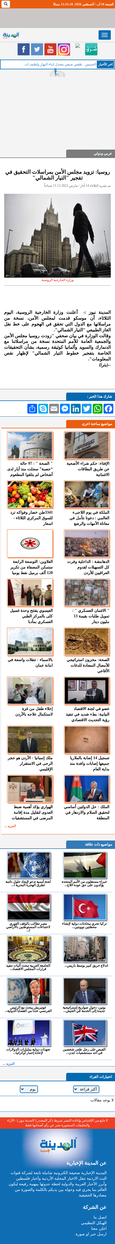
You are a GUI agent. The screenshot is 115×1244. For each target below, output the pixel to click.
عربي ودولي (103, 153)
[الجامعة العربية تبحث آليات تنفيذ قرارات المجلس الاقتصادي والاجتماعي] (28, 949)
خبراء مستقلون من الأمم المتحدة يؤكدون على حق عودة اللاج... (84, 883)
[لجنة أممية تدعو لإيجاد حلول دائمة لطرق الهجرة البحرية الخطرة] (28, 865)
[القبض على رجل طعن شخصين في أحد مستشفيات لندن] (85, 1032)
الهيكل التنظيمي (94, 1223)
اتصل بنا (100, 1217)
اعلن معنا (99, 1228)
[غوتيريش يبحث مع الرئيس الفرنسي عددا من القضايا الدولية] (28, 991)
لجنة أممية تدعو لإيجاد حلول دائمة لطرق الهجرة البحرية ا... (28, 883)
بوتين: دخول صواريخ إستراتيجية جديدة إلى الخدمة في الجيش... (84, 1008)
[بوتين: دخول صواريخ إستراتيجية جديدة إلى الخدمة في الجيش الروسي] (85, 991)
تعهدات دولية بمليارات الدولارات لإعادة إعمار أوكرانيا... (28, 1050)
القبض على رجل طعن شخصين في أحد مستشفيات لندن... (84, 1050)
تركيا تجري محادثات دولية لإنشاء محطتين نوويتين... (84, 925)
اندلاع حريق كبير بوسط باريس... (86, 965)
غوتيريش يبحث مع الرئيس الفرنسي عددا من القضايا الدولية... (28, 1008)
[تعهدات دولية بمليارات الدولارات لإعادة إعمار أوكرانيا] (28, 1032)
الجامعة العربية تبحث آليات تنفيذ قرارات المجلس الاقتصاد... (28, 967)
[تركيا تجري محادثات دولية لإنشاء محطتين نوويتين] (85, 907)
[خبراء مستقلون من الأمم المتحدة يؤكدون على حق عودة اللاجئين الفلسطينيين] (85, 865)
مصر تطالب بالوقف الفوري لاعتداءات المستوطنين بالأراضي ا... (28, 927)
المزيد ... (10, 826)
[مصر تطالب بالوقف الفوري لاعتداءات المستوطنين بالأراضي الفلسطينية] (28, 907)
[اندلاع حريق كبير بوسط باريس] (85, 949)
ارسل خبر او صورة (91, 1234)
